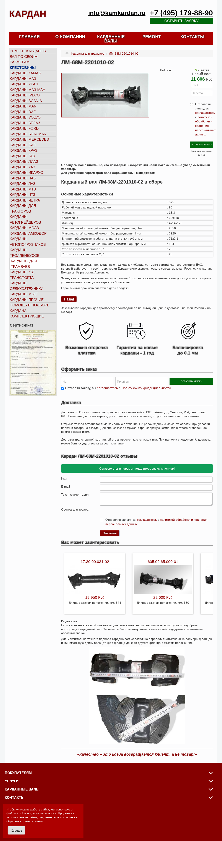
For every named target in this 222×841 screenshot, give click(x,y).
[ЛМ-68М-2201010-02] (105, 95)
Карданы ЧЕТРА (25, 200)
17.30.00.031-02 (95, 562)
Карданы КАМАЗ (25, 73)
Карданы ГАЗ (22, 156)
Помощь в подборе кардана (29, 308)
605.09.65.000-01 (163, 562)
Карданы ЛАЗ (22, 184)
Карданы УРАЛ (24, 84)
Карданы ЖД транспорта (22, 275)
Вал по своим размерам (24, 59)
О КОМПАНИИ (70, 36)
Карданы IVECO (25, 95)
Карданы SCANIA (26, 101)
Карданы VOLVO (25, 117)
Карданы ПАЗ (23, 178)
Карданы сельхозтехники (26, 286)
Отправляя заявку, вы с (203, 119)
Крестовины (23, 68)
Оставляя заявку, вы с (118, 388)
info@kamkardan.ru (116, 13)
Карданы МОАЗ (24, 228)
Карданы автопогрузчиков (28, 242)
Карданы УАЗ (22, 167)
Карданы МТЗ (23, 189)
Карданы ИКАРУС (26, 173)
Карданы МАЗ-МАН (27, 90)
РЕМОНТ (151, 36)
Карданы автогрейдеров (25, 219)
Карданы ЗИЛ (23, 145)
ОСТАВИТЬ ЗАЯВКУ (201, 144)
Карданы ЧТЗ (22, 195)
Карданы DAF (23, 112)
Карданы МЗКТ (24, 294)
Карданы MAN (23, 106)
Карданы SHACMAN (28, 134)
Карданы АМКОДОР (28, 233)
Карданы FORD (24, 128)
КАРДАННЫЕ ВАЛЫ (111, 38)
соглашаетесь (205, 112)
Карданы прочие (27, 300)
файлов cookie (32, 821)
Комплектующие (27, 316)
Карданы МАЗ (23, 79)
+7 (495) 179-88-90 (181, 13)
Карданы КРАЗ (23, 150)
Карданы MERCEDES (29, 139)
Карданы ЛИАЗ (24, 161)
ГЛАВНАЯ (29, 36)
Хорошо (16, 830)
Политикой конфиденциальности (146, 388)
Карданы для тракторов (23, 208)
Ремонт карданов (28, 51)
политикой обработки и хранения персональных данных (205, 125)
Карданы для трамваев (24, 264)
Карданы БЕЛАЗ (25, 123)
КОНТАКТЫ (192, 36)
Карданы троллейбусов (24, 253)
